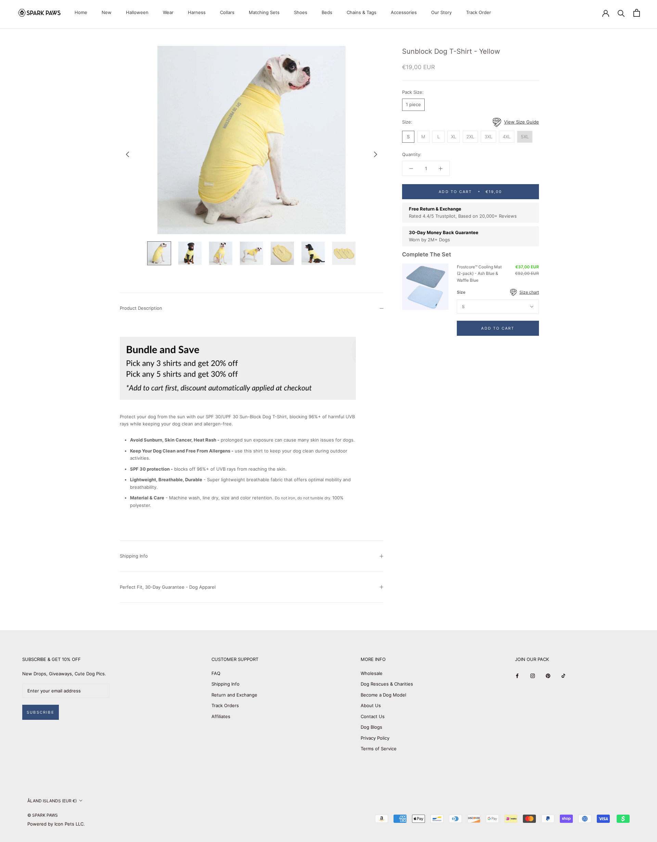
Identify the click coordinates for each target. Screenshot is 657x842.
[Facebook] (517, 675)
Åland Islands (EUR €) (52, 800)
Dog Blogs (371, 727)
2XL (470, 136)
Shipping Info (134, 556)
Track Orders (225, 705)
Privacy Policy (375, 738)
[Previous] (127, 154)
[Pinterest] (548, 675)
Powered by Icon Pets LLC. (56, 824)
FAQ (215, 673)
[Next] (375, 154)
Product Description (141, 308)
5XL (525, 136)
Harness (197, 12)
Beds (327, 12)
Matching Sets (264, 12)
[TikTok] (563, 675)
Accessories (404, 12)
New (107, 12)
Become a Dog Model (383, 695)
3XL (488, 136)
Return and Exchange (234, 695)
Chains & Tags (361, 12)
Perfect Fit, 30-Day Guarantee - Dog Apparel (168, 587)
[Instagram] (532, 675)
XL (453, 136)
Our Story (441, 12)
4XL (507, 136)
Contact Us (373, 716)
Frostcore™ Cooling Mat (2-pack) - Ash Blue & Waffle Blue (479, 273)
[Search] (621, 12)
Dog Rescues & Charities (387, 684)
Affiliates (220, 716)
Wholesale (372, 673)
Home (81, 12)
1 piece (413, 104)
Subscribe (40, 712)
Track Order (478, 12)
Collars (227, 12)
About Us (371, 705)
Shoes (300, 12)
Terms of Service (379, 748)
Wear (168, 12)
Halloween (137, 12)
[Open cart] (636, 13)
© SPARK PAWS (42, 815)
